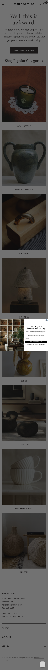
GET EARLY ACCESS (36, 341)
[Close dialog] (46, 320)
